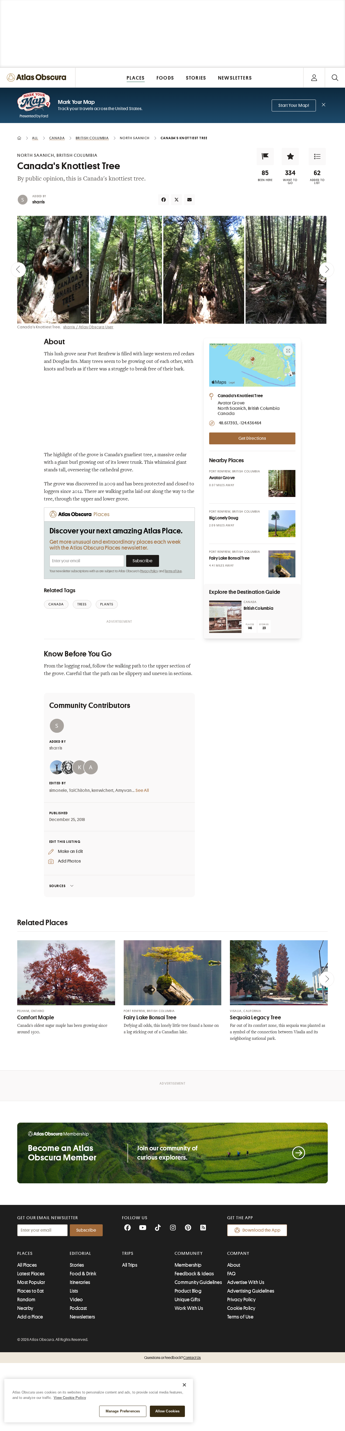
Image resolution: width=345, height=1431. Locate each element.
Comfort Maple (35, 1017)
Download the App (262, 1230)
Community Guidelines (198, 1282)
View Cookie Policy (70, 1398)
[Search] (335, 77)
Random (26, 1299)
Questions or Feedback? (172, 1358)
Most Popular (31, 1282)
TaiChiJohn (79, 790)
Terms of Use (173, 571)
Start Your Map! (293, 105)
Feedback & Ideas (194, 1274)
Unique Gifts (187, 1299)
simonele (58, 790)
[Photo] (281, 483)
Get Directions (252, 438)
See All (142, 790)
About (233, 1265)
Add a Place (30, 1317)
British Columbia (258, 608)
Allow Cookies (167, 1411)
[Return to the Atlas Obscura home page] (37, 77)
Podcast (78, 1308)
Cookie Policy (241, 1308)
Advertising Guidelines (250, 1291)
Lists (74, 1291)
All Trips (129, 1265)
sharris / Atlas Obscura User (88, 327)
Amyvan (123, 790)
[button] (265, 156)
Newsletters (82, 1317)
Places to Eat (30, 1291)
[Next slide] (326, 269)
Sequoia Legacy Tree (255, 1017)
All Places (27, 1265)
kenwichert (102, 790)
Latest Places (31, 1274)
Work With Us (189, 1308)
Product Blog (188, 1291)
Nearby (25, 1308)
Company (238, 1253)
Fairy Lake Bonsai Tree (150, 1017)
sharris (38, 202)
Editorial (80, 1253)
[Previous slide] (18, 269)
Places (25, 1253)
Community (189, 1253)
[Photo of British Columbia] (225, 617)
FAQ (231, 1274)
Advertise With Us (245, 1282)
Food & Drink (83, 1274)
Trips (128, 1253)
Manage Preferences (123, 1411)
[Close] (184, 1385)
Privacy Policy (149, 571)
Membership (188, 1265)
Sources (57, 886)
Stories (77, 1265)
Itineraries (80, 1282)
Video (76, 1299)
